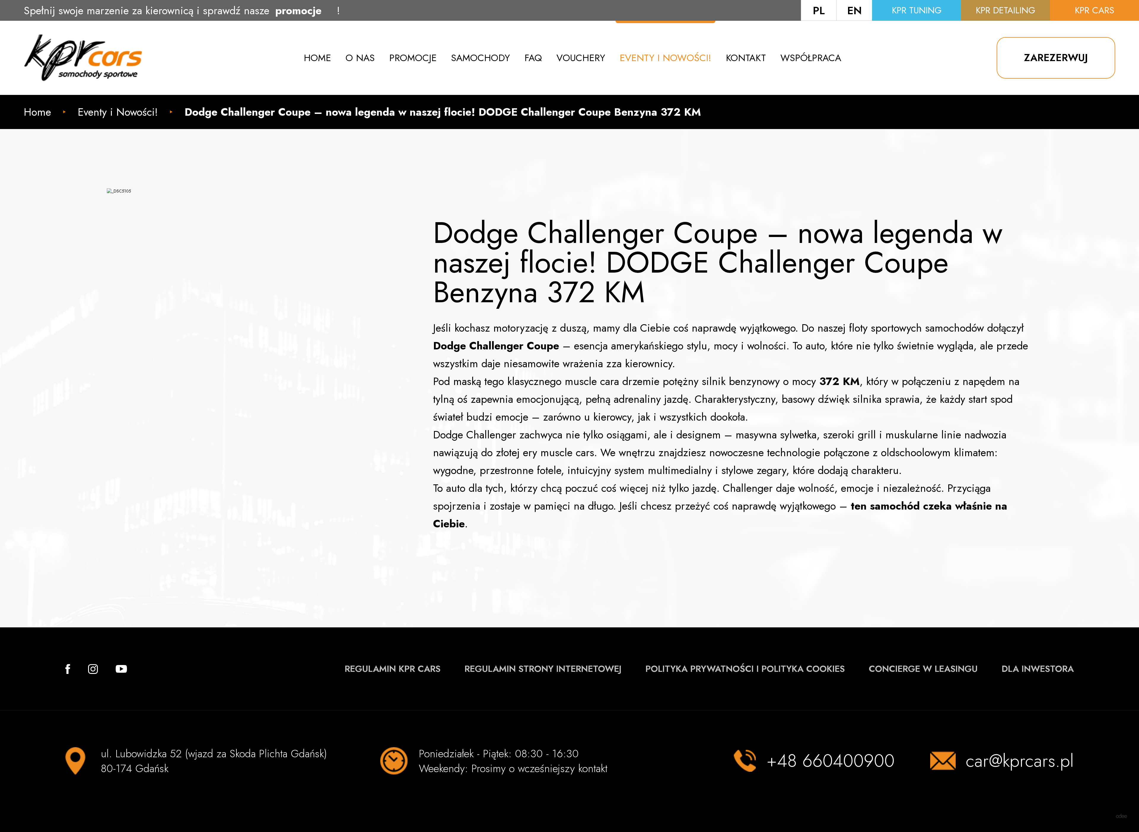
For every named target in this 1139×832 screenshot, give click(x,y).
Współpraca (810, 58)
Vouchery (580, 58)
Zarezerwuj (1056, 57)
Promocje (413, 58)
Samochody (480, 58)
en (854, 10)
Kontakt (746, 58)
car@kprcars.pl (1020, 761)
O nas (360, 58)
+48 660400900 (830, 761)
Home (317, 58)
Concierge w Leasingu (923, 668)
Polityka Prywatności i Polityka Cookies (745, 668)
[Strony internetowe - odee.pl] (1121, 816)
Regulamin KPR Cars (392, 668)
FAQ (533, 58)
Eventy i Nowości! (665, 58)
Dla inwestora (1038, 668)
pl (819, 10)
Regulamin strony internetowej (542, 668)
